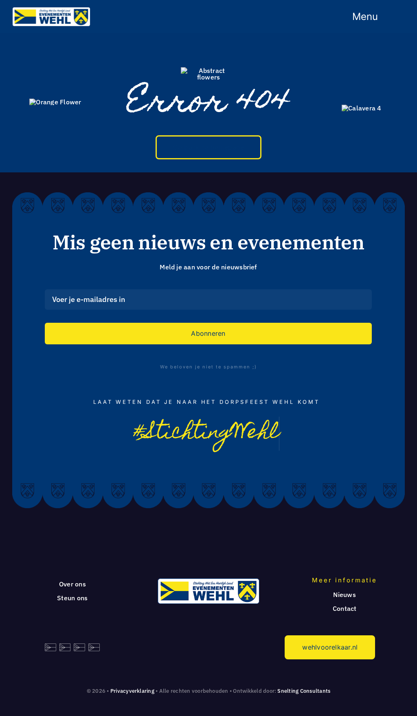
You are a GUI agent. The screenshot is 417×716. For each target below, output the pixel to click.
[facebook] (196, 461)
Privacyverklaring (132, 690)
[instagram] (216, 461)
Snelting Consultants (303, 690)
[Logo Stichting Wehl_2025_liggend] (51, 10)
